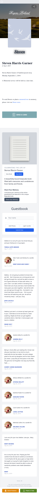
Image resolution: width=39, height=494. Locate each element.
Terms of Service (24, 486)
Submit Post (19, 230)
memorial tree (24, 99)
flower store (16, 102)
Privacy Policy (14, 486)
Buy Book (19, 174)
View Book (9, 174)
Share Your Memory (12, 199)
